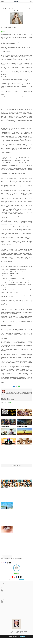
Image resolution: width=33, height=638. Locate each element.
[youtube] (1, 562)
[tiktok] (10, 562)
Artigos (2, 587)
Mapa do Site (2, 599)
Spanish (2, 605)
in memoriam (16, 629)
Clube (1, 588)
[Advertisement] (16, 454)
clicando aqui (12, 399)
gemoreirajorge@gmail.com (8, 395)
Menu (3, 1)
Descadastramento (3, 598)
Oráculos (2, 591)
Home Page (2, 583)
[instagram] (3, 562)
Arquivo (2, 601)
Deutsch (2, 607)
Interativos (2, 586)
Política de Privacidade (13, 632)
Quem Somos (3, 594)
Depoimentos (2, 595)
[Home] (16, 567)
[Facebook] (5, 562)
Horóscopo (2, 585)
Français (2, 608)
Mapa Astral (2, 584)
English (2, 606)
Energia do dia (3, 584)
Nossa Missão (3, 595)
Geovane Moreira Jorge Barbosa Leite (9, 27)
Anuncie (2, 602)
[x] (7, 562)
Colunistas (2, 596)
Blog (1, 589)
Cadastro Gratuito (3, 597)
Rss (1, 600)
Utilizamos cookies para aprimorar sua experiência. (14, 636)
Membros (30, 1)
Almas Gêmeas (5, 28)
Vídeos (2, 590)
